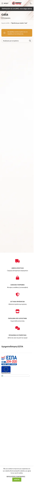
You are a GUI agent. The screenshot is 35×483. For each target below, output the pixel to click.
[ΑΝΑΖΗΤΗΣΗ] (30, 41)
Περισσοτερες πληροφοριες (16, 476)
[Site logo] (16, 3)
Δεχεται (16, 479)
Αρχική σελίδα (5, 23)
